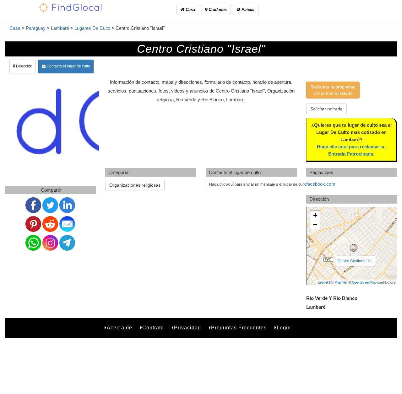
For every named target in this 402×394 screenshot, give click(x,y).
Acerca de (119, 327)
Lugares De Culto (92, 28)
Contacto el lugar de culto (68, 66)
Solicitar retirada (326, 108)
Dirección (23, 66)
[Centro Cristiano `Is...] (353, 248)
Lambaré (60, 28)
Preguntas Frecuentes (239, 327)
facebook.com (320, 184)
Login (284, 327)
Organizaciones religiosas (134, 185)
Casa (189, 9)
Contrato (153, 327)
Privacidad (187, 327)
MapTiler (341, 282)
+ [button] (315, 215)
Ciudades (217, 9)
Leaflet (323, 282)
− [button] (315, 225)
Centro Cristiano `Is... (355, 260)
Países (247, 9)
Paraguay (36, 28)
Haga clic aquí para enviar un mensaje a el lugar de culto (258, 184)
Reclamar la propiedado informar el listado (333, 90)
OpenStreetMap (364, 282)
